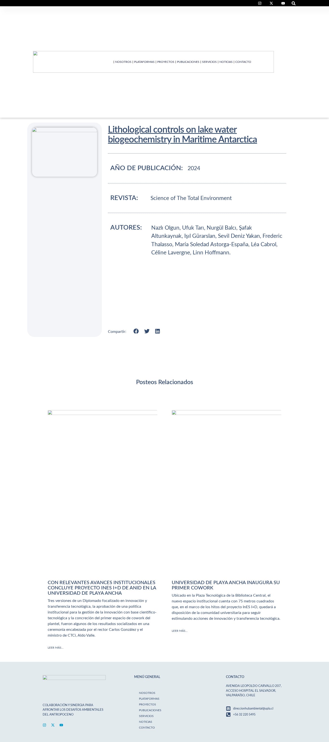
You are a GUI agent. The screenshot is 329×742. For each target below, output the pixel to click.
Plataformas (144, 61)
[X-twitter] (53, 725)
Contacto (243, 61)
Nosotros (123, 61)
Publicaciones (188, 61)
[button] (294, 3)
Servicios (209, 61)
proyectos (165, 61)
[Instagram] (44, 725)
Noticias (226, 61)
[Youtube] (61, 725)
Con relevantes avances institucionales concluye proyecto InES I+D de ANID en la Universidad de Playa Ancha (102, 588)
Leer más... (56, 647)
